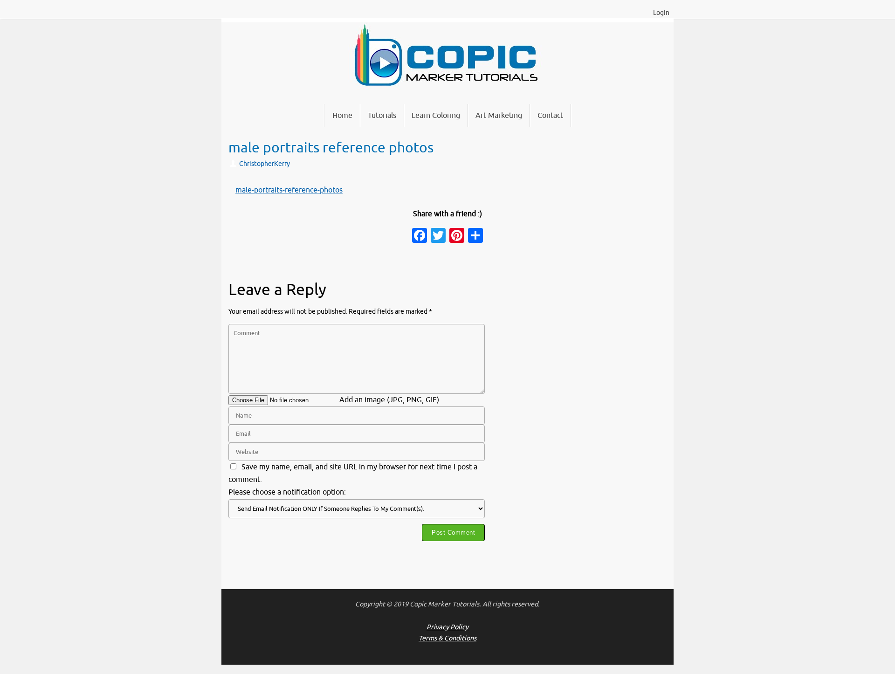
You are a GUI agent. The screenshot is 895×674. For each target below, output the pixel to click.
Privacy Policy (447, 627)
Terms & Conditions (447, 638)
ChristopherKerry (264, 163)
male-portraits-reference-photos (289, 190)
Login (661, 13)
